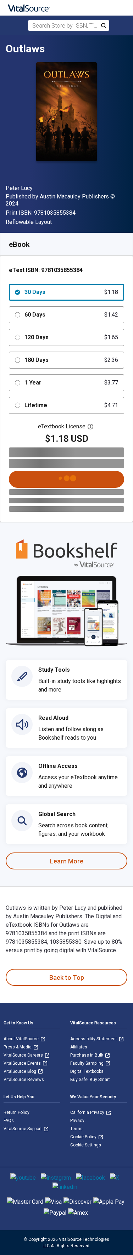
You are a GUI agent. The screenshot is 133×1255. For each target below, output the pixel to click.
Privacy (77, 1120)
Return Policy (16, 1112)
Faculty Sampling (87, 1063)
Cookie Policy (84, 1136)
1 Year (71, 382)
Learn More (66, 861)
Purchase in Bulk (87, 1055)
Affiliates (78, 1047)
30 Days (71, 292)
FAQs (9, 1120)
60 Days (71, 314)
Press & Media (18, 1047)
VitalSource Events (23, 1063)
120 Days (71, 337)
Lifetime (71, 405)
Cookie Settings (85, 1145)
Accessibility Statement (94, 1038)
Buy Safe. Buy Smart (90, 1079)
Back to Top (66, 977)
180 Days (71, 360)
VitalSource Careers (24, 1055)
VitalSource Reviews (24, 1079)
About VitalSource (22, 1038)
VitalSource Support (23, 1128)
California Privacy (87, 1112)
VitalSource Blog (20, 1071)
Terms (76, 1128)
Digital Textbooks (87, 1071)
